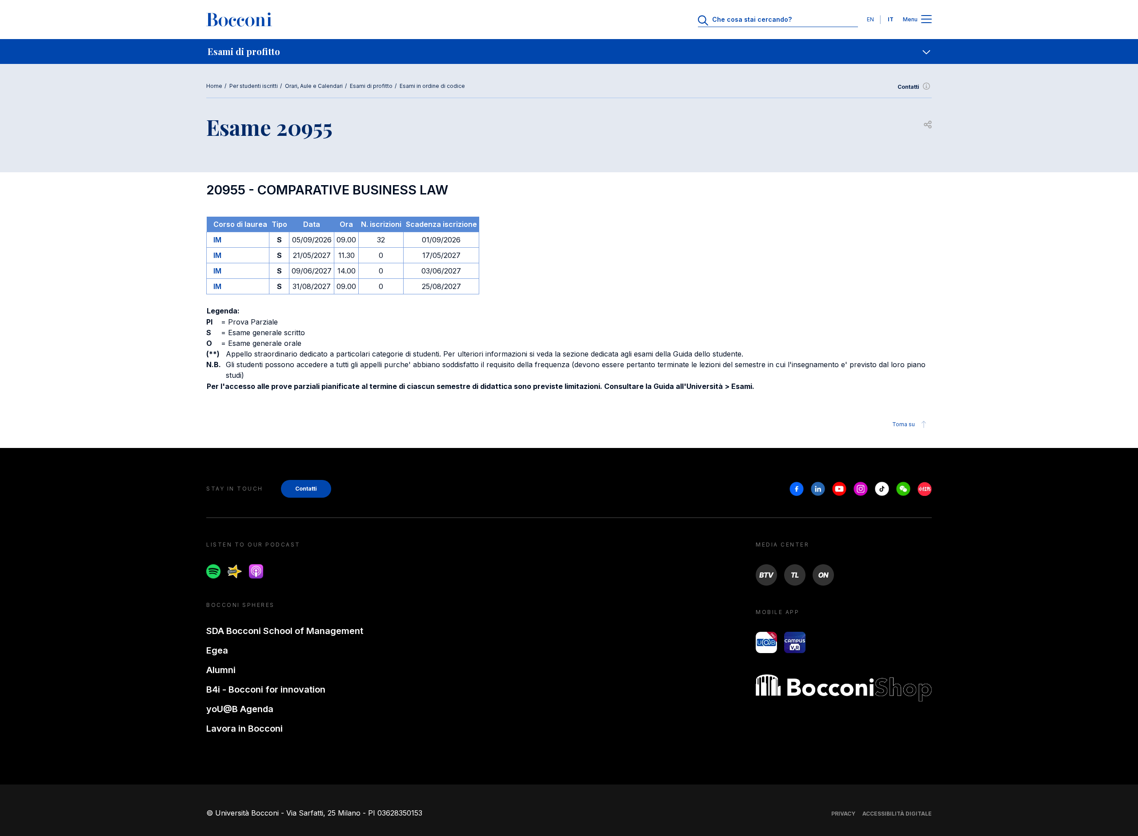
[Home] (239, 19)
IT (891, 19)
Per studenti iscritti (253, 86)
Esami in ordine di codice (432, 86)
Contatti (908, 86)
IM (217, 239)
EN (870, 19)
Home (214, 86)
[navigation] (569, 51)
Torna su (903, 424)
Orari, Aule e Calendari (314, 86)
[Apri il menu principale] (926, 19)
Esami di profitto (371, 86)
